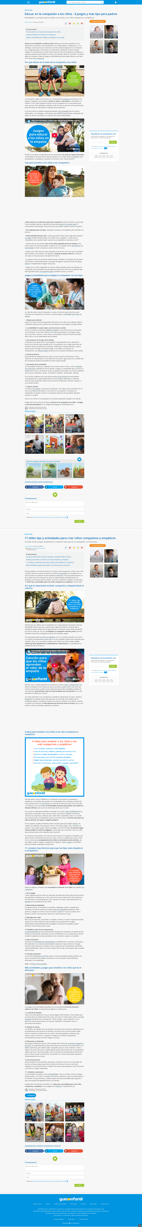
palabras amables (52, 330)
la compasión (39, 58)
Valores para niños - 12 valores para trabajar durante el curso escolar (33, 1138)
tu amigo (28, 238)
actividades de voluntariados (44, 942)
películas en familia (41, 956)
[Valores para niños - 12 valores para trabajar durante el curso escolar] (34, 1141)
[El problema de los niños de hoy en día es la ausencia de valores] (34, 453)
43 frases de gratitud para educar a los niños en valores (54, 1138)
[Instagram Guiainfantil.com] (104, 157)
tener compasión (71, 685)
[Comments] (82, 24)
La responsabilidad (31, 932)
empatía (75, 157)
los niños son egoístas (47, 637)
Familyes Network (59, 1219)
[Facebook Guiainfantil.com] (96, 157)
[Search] (102, 2)
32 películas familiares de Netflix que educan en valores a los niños (54, 429)
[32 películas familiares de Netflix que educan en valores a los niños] (54, 433)
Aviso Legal (73, 1204)
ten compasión (64, 111)
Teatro (48, 1114)
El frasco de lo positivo (38, 964)
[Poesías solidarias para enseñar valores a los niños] (54, 453)
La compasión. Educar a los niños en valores (33, 1118)
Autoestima (57, 1146)
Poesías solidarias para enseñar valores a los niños (53, 450)
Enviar (79, 521)
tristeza (66, 99)
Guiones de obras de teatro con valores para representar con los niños (54, 1118)
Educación (28, 10)
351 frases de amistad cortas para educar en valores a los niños (73, 1118)
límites (75, 824)
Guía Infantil (71, 1219)
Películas (49, 425)
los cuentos (36, 389)
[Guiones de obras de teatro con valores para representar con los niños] (54, 1121)
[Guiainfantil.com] (47, 3)
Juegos (40, 482)
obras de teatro (43, 351)
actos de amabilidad (60, 909)
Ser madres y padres (30, 1146)
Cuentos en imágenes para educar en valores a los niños (43, 461)
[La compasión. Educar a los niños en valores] (34, 1121)
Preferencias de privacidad (38, 517)
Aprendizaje (28, 482)
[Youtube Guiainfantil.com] (111, 157)
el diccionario (62, 376)
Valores (57, 404)
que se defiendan (72, 811)
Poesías (48, 446)
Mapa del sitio (105, 1204)
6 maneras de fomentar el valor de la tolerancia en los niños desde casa (74, 1138)
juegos (69, 842)
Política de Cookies (61, 517)
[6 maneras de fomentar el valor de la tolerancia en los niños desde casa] (74, 1141)
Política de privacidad (60, 1204)
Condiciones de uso (50, 517)
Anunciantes (93, 1204)
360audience (75, 1223)
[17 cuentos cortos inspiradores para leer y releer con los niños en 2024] (74, 433)
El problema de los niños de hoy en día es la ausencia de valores (33, 450)
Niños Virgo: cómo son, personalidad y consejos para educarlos (96, 35)
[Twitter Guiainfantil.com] (107, 157)
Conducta (35, 482)
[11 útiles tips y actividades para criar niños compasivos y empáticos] (34, 433)
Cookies (48, 1204)
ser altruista (46, 803)
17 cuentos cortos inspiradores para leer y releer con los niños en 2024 (73, 429)
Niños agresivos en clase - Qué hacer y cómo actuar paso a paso (111, 50)
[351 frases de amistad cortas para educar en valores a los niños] (74, 1121)
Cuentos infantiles (71, 424)
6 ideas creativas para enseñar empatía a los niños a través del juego (73, 450)
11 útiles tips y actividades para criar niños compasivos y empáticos (34, 429)
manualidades (53, 1074)
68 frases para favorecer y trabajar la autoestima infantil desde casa (97, 49)
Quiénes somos (37, 1204)
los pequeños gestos (47, 271)
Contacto (83, 1204)
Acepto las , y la (46, 517)
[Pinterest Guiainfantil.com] (100, 157)
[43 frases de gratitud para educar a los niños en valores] (54, 1141)
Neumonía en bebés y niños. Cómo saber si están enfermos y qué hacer (110, 34)
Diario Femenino (83, 1219)
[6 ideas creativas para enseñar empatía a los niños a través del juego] (74, 453)
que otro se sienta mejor (68, 224)
